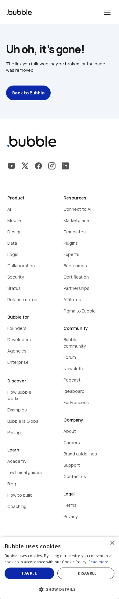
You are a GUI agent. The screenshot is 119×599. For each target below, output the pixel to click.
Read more (98, 561)
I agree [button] (29, 573)
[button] (59, 589)
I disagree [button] (86, 573)
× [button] (112, 543)
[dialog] (59, 568)
